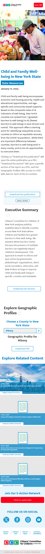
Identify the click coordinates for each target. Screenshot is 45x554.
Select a (22, 200)
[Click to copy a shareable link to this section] (8, 215)
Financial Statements (37, 533)
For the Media (25, 533)
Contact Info (16, 533)
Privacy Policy (6, 533)
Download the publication (22, 194)
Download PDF (22, 348)
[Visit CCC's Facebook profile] (17, 520)
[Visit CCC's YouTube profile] (39, 520)
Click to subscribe (22, 499)
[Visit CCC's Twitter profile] (6, 520)
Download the (24, 288)
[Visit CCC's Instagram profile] (28, 520)
